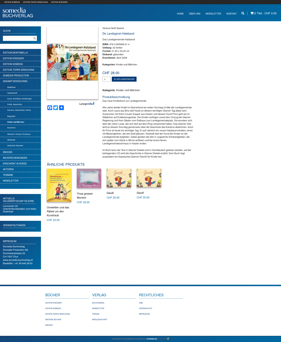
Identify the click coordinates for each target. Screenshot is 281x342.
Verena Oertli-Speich (113, 28)
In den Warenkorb (124, 79)
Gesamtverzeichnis (15, 81)
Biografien (11, 116)
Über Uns (194, 13)
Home (180, 13)
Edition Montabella (15, 52)
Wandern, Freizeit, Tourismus (18, 134)
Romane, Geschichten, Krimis (19, 110)
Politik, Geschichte (14, 104)
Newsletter (213, 13)
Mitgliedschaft (99, 319)
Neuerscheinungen (15, 157)
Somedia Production (16, 75)
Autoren (8, 169)
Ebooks (7, 152)
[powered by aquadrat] (163, 339)
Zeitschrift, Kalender (15, 145)
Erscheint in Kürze (15, 163)
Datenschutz (145, 308)
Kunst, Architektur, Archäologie (19, 98)
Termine (8, 174)
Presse (95, 314)
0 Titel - (265, 13)
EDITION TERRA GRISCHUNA (35, 2)
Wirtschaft (11, 139)
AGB (141, 302)
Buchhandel (98, 302)
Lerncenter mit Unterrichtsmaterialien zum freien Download (19, 208)
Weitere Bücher (53, 319)
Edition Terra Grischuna (18, 69)
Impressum (144, 314)
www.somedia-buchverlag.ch (18, 260)
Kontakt (231, 13)
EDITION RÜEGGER (59, 2)
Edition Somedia (13, 63)
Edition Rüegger (13, 58)
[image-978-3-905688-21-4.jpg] (72, 62)
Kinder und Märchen (126, 64)
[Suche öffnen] (242, 13)
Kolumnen (11, 127)
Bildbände (11, 87)
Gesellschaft (12, 93)
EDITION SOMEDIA (12, 2)
